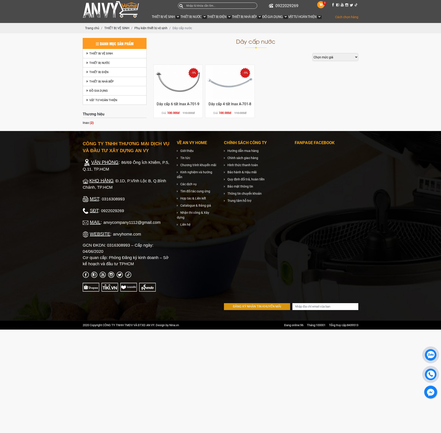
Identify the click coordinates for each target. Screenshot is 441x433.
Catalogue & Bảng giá (195, 205)
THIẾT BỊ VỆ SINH (101, 53)
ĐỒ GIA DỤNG (98, 90)
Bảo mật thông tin (240, 186)
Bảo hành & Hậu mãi (242, 172)
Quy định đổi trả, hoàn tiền (246, 179)
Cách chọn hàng (346, 17)
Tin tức (185, 158)
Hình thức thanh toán (242, 165)
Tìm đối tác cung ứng (195, 191)
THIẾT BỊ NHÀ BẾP (101, 81)
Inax (88, 122)
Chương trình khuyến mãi (198, 165)
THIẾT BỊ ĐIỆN (98, 72)
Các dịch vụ (188, 184)
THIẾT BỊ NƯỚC (99, 63)
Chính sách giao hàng (242, 158)
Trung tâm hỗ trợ (239, 200)
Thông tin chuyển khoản (244, 193)
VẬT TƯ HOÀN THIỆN (103, 100)
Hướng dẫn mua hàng (243, 151)
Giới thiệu (187, 151)
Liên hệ (185, 224)
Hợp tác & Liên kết (193, 198)
